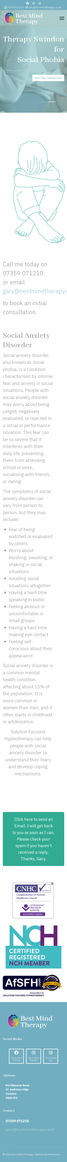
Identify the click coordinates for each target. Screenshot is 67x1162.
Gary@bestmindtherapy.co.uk (44, 7)
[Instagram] (34, 3)
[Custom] (40, 3)
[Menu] (62, 18)
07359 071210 (15, 7)
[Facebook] (27, 3)
